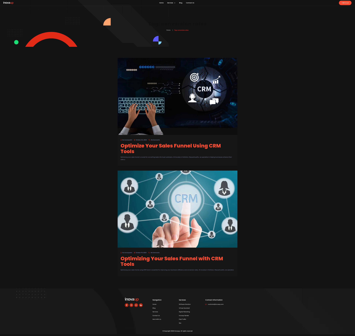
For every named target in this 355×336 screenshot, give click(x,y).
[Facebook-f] (127, 305)
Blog (180, 3)
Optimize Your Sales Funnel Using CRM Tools (171, 148)
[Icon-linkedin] (141, 305)
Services (170, 3)
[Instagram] (131, 305)
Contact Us (190, 3)
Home (161, 3)
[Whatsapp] (136, 305)
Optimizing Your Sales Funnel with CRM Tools (172, 261)
